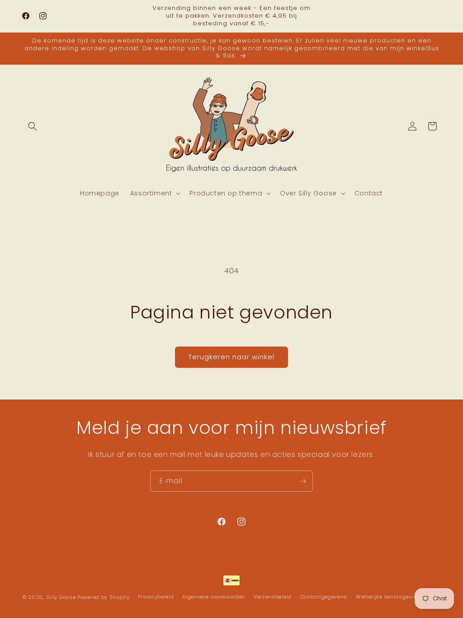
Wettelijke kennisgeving (388, 596)
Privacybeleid (156, 596)
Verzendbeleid (273, 596)
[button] (33, 126)
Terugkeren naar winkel (231, 356)
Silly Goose (61, 597)
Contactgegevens (324, 596)
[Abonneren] (302, 481)
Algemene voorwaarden (213, 596)
